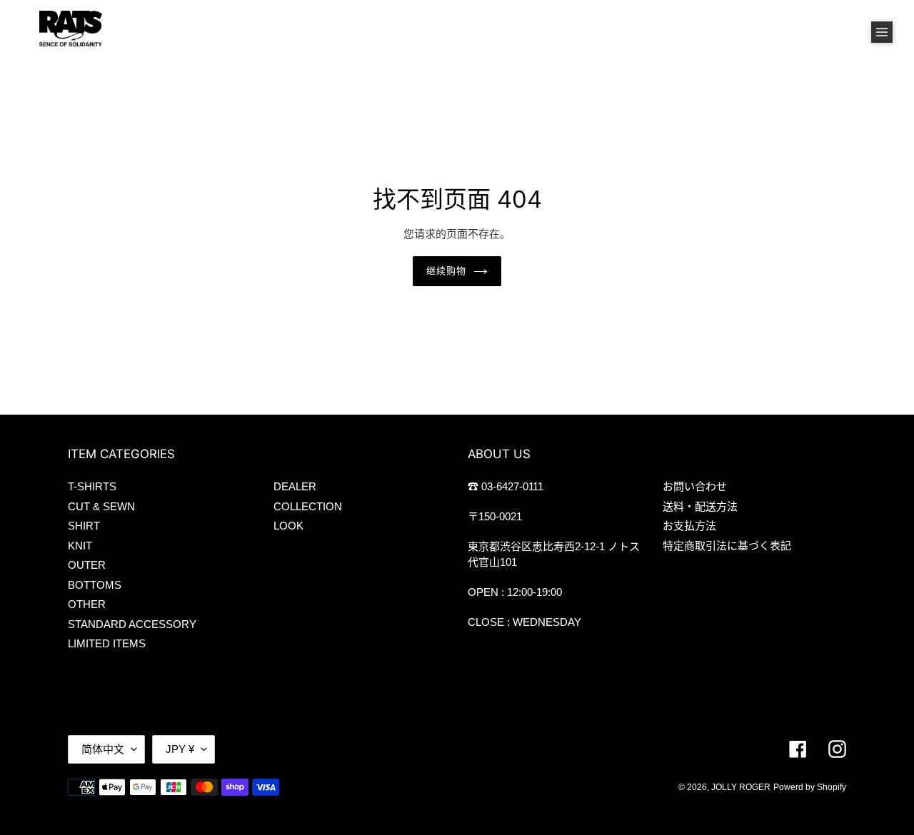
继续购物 (446, 270)
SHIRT (84, 526)
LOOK (288, 526)
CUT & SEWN (101, 506)
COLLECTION (307, 506)
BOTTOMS (94, 585)
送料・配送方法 (700, 506)
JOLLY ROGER (740, 787)
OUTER (87, 565)
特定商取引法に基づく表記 (727, 546)
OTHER (87, 604)
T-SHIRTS (92, 486)
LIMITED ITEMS (107, 643)
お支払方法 (689, 526)
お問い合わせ (695, 486)
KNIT (80, 546)
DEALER (294, 486)
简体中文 (102, 749)
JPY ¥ (180, 749)
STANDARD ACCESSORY (132, 624)
